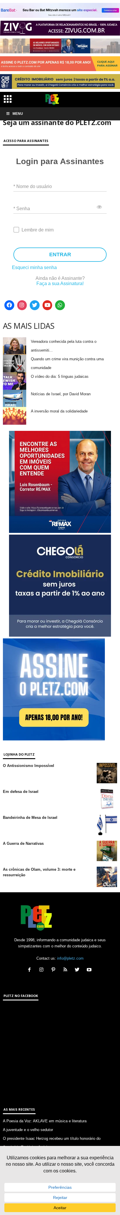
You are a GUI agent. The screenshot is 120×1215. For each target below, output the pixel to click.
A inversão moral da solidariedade (59, 411)
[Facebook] (9, 305)
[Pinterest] (55, 970)
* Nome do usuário (32, 186)
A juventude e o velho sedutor (28, 1130)
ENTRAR (60, 254)
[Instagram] (22, 305)
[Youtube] (47, 305)
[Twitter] (34, 305)
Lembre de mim (38, 229)
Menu (18, 114)
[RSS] (67, 970)
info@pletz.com (70, 958)
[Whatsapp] (60, 305)
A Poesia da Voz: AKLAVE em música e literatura (45, 1121)
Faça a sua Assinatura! (60, 283)
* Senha (21, 208)
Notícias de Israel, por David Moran (61, 394)
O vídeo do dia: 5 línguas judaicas (60, 376)
